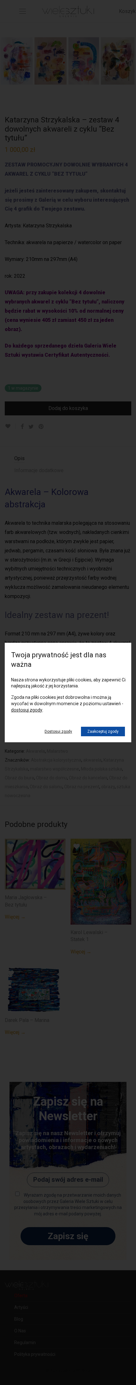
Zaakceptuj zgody (103, 731)
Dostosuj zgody (58, 731)
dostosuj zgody (26, 709)
